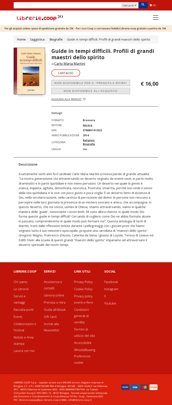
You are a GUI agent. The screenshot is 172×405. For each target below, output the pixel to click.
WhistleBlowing (84, 350)
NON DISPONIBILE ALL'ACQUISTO (91, 91)
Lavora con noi (24, 351)
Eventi (18, 317)
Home (21, 39)
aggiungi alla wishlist (66, 99)
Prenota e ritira (54, 302)
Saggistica (37, 39)
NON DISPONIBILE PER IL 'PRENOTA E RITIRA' (91, 83)
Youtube (110, 303)
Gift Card (50, 317)
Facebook (111, 282)
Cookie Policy (83, 289)
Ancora (87, 125)
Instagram (111, 289)
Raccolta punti (24, 309)
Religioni (89, 140)
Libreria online (54, 295)
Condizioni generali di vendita (81, 315)
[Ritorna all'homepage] (40, 17)
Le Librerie (21, 289)
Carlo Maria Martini (69, 63)
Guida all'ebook (55, 309)
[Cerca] (143, 5)
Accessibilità (82, 343)
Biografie (56, 39)
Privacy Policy (83, 282)
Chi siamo (20, 282)
